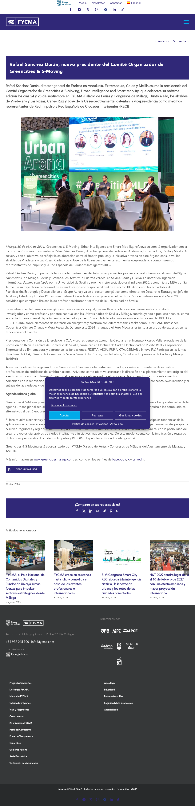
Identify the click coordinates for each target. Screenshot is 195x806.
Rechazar (97, 415)
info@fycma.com (42, 642)
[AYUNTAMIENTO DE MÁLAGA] (64, 3)
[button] (8, 572)
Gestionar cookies (130, 415)
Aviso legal (116, 424)
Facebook (119, 459)
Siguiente (179, 41)
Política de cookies (83, 424)
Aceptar (64, 415)
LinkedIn (138, 459)
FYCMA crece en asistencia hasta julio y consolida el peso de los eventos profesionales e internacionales (72, 584)
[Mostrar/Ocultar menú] (186, 22)
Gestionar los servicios (64, 405)
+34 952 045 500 (17, 642)
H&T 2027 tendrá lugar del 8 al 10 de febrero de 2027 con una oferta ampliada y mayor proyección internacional (169, 584)
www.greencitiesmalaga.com (53, 459)
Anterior (163, 41)
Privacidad (102, 424)
